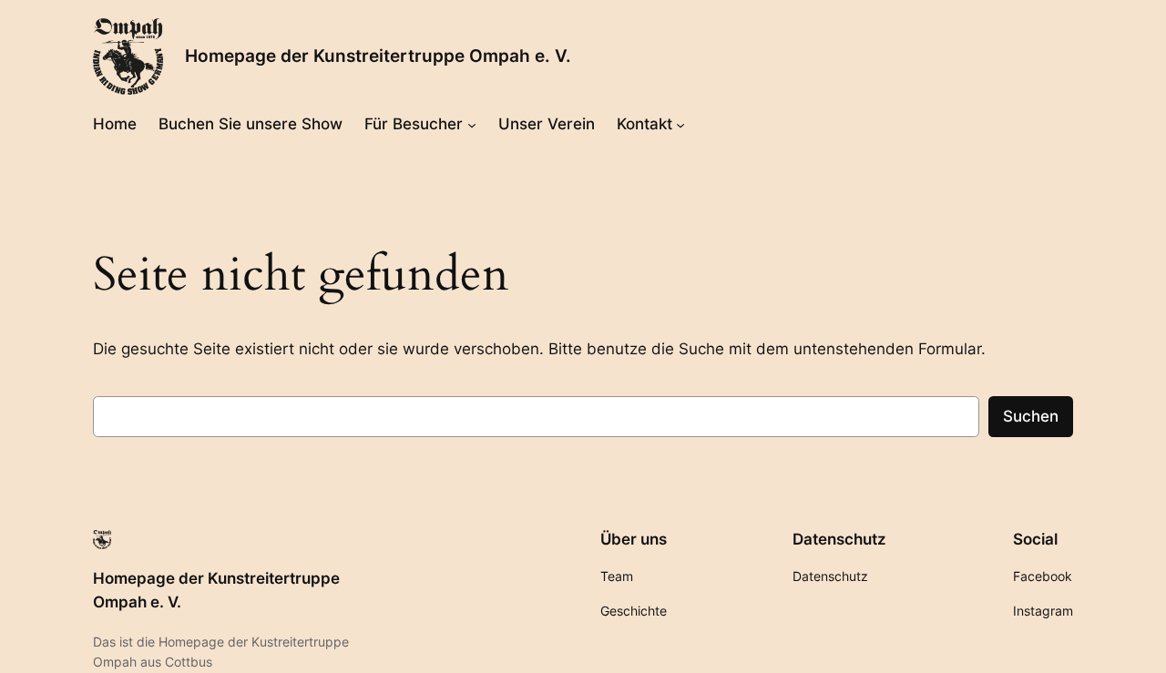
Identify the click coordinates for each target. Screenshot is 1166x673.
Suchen (1031, 416)
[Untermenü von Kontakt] (680, 123)
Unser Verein (546, 124)
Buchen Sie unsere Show (251, 124)
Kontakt (644, 124)
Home (115, 124)
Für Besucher (413, 124)
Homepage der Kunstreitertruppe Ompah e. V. (378, 55)
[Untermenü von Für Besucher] (471, 123)
